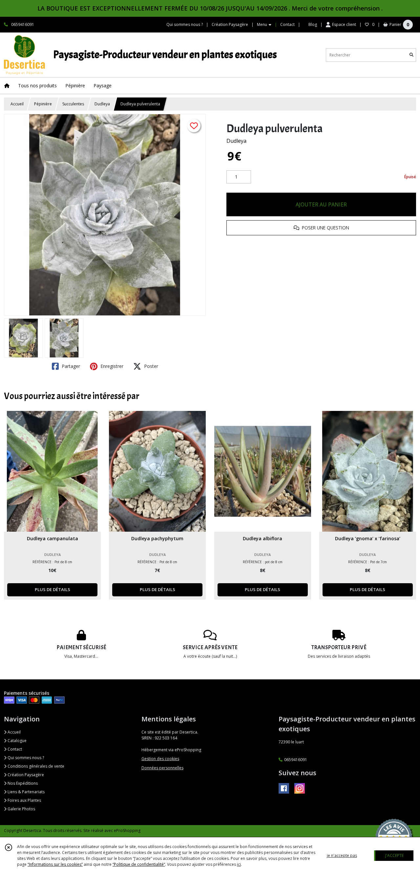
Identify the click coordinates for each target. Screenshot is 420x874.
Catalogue (17, 740)
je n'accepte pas (342, 855)
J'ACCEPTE (394, 855)
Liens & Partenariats (26, 792)
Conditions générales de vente (35, 766)
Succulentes (73, 104)
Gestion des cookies (160, 758)
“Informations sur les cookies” (55, 864)
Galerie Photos (21, 809)
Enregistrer (111, 366)
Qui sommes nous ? (25, 757)
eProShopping (127, 830)
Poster (150, 366)
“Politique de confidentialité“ (139, 864)
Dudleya (102, 104)
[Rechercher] (411, 55)
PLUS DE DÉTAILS (52, 589)
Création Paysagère (25, 775)
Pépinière (43, 104)
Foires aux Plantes (24, 800)
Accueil (17, 104)
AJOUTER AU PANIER (321, 204)
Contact (287, 24)
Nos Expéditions (22, 783)
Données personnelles (162, 768)
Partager (70, 366)
